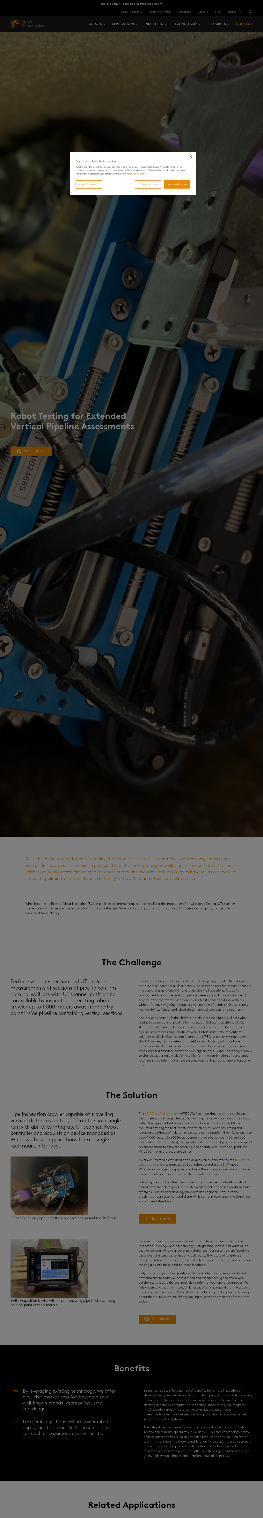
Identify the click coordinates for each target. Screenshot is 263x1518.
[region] (133, 174)
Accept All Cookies (177, 184)
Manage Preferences (88, 184)
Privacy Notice (137, 173)
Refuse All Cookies (148, 184)
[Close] (190, 156)
